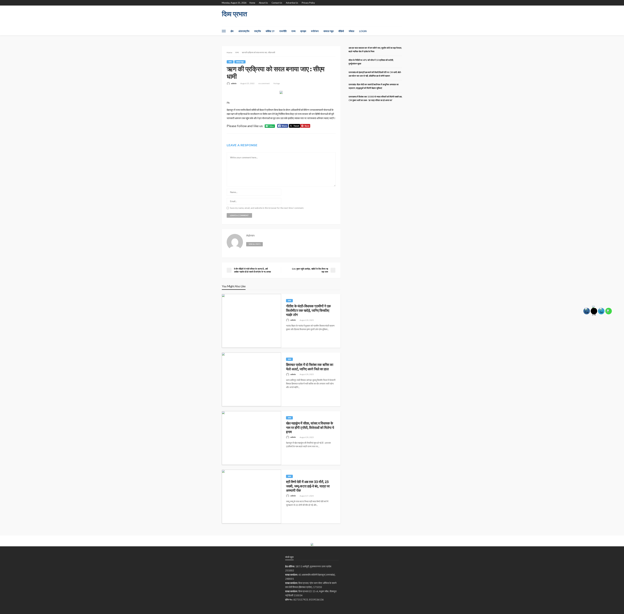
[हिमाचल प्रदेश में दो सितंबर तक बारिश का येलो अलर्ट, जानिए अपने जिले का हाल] (251, 379)
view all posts (254, 244)
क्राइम (303, 31)
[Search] (399, 31)
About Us (263, 2)
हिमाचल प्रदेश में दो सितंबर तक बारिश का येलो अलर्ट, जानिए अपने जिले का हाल (309, 367)
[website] (266, 244)
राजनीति (282, 31)
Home (252, 2)
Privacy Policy (308, 2)
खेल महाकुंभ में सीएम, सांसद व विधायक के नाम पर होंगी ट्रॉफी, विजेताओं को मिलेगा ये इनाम (310, 427)
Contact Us (277, 2)
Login (363, 31)
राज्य (293, 31)
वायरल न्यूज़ (329, 31)
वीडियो (341, 31)
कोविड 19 (270, 31)
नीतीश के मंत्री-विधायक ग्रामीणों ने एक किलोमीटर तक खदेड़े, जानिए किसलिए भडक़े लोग (308, 310)
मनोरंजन (315, 31)
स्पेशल (351, 31)
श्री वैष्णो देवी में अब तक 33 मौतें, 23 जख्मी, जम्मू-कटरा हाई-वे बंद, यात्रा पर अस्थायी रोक (308, 486)
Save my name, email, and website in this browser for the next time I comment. (267, 208)
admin (233, 83)
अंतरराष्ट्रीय (243, 31)
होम (232, 31)
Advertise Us (292, 2)
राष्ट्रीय (257, 31)
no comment (264, 83)
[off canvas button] (224, 31)
